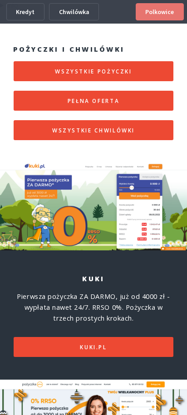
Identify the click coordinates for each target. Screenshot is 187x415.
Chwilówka (74, 12)
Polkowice (159, 12)
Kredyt (25, 12)
